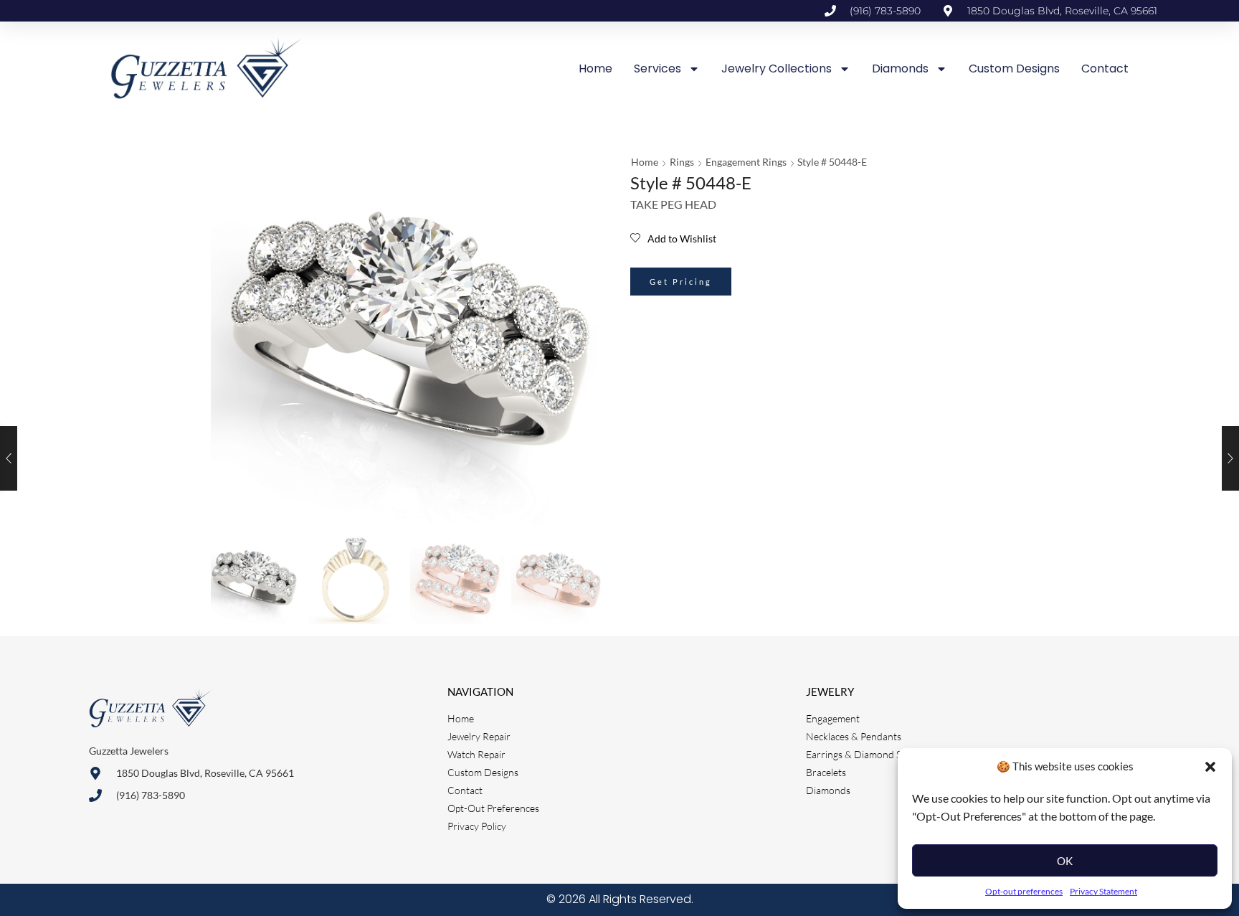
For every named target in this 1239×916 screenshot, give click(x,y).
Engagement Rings (746, 162)
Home (595, 68)
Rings (682, 162)
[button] (1210, 767)
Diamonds (900, 68)
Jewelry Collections (776, 68)
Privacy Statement (1103, 891)
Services (657, 68)
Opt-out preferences (1024, 891)
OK (1065, 860)
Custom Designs (1014, 68)
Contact (1105, 68)
